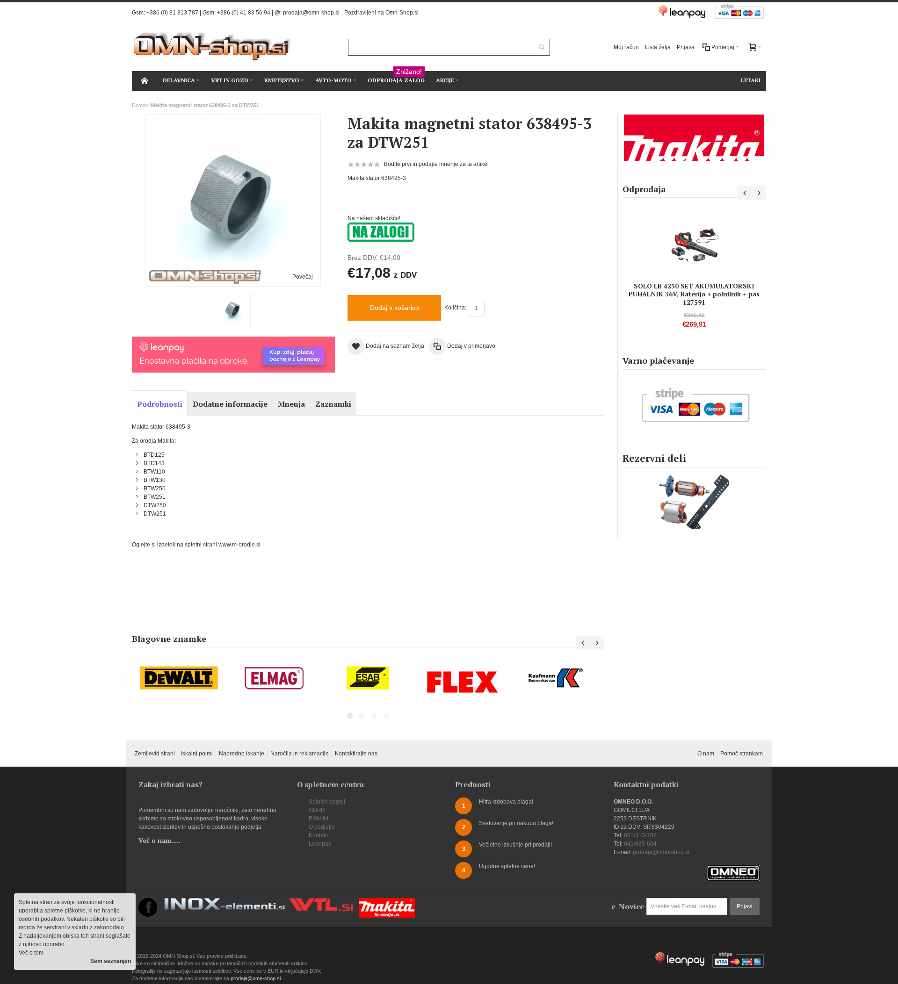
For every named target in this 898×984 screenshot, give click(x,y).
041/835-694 (640, 843)
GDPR (317, 810)
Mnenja (291, 404)
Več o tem (31, 952)
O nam (705, 753)
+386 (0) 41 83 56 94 (243, 12)
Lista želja (658, 47)
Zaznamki (333, 404)
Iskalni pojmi (197, 753)
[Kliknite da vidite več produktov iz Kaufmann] (557, 678)
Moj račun (626, 47)
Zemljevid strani (155, 753)
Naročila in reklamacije (299, 753)
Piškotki (318, 818)
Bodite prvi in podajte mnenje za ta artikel (436, 164)
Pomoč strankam (741, 753)
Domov (140, 105)
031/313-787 (640, 835)
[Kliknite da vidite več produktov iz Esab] (368, 678)
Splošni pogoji (327, 801)
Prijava (686, 47)
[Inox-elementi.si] (224, 902)
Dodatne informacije (230, 404)
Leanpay (320, 843)
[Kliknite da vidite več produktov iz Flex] (462, 682)
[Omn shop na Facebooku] (147, 902)
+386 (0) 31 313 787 (172, 12)
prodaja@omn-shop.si (311, 12)
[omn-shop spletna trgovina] (212, 47)
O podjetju (322, 827)
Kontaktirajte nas (356, 753)
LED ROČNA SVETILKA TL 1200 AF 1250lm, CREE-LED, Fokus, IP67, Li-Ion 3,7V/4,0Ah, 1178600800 (694, 265)
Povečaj (302, 276)
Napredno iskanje (241, 753)
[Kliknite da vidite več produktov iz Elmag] (273, 678)
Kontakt (318, 835)
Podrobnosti (159, 404)
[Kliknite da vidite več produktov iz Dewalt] (179, 678)
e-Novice (627, 906)
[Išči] (542, 47)
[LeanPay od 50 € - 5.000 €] (233, 341)
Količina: (455, 307)
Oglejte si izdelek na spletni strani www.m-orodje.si (196, 544)
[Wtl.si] (321, 902)
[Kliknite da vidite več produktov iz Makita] (694, 138)
